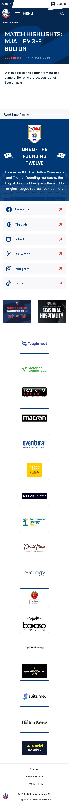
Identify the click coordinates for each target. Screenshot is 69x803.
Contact (34, 769)
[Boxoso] (34, 623)
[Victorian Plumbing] (34, 369)
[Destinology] (34, 647)
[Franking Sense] (34, 392)
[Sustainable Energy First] (34, 522)
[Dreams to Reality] (34, 671)
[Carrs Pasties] (34, 470)
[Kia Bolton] (34, 496)
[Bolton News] (34, 723)
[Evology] (34, 573)
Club (5, 3)
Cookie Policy (34, 776)
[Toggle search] (62, 14)
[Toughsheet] (34, 344)
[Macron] (34, 418)
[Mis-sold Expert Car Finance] (34, 748)
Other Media (44, 799)
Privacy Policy (34, 783)
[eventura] (34, 444)
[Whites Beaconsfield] (34, 597)
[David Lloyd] (34, 548)
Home (15, 22)
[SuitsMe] (34, 697)
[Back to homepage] (6, 13)
